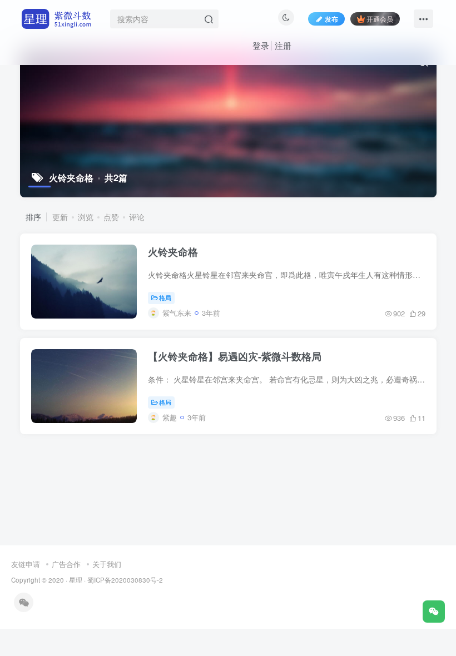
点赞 (111, 216)
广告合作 (66, 564)
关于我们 (106, 564)
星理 (75, 579)
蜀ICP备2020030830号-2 (125, 579)
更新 (60, 216)
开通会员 (379, 18)
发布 (331, 18)
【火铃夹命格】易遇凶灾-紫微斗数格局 (234, 356)
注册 (283, 45)
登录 (260, 45)
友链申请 (25, 564)
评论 (137, 216)
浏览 (85, 216)
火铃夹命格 (173, 252)
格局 (165, 297)
